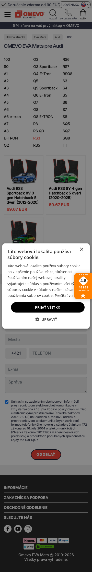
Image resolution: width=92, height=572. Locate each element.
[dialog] (46, 286)
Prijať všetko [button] (47, 307)
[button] (46, 319)
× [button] (81, 249)
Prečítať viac (65, 295)
